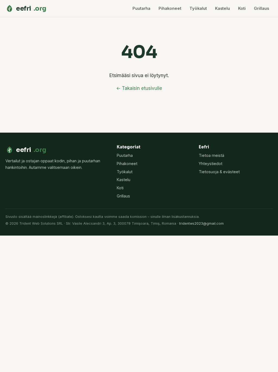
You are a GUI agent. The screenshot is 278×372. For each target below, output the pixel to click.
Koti (242, 8)
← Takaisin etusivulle (139, 88)
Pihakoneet (170, 8)
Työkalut (198, 8)
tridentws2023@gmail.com (201, 223)
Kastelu (222, 8)
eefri (31, 8)
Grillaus (261, 8)
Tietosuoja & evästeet (219, 171)
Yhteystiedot (210, 163)
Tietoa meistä (211, 155)
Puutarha (141, 8)
